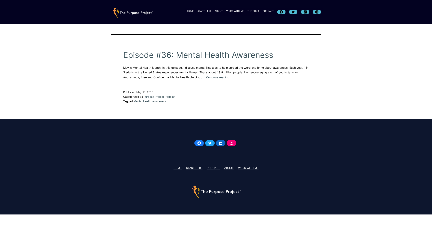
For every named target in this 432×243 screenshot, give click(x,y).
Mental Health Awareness (150, 101)
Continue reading (217, 77)
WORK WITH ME (235, 11)
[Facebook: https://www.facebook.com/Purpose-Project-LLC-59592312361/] (199, 143)
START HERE (204, 11)
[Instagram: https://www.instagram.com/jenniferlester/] (231, 143)
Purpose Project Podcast (159, 96)
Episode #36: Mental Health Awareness (198, 55)
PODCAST (268, 11)
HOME (190, 11)
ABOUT (219, 11)
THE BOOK (253, 11)
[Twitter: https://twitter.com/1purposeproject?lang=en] (210, 143)
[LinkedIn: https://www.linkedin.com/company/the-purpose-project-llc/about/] (220, 143)
